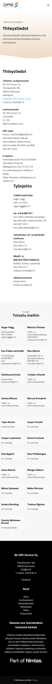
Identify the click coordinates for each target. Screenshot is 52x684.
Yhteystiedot (26, 613)
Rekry (26, 610)
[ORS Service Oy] (11, 5)
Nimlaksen (41, 638)
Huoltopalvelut (26, 600)
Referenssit (26, 607)
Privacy (35, 680)
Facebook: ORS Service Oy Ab (17, 98)
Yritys (26, 596)
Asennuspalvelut (26, 603)
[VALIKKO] (47, 5)
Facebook (26, 579)
